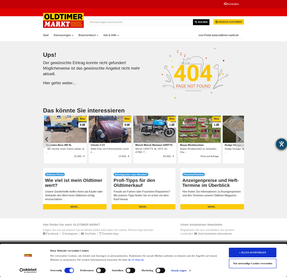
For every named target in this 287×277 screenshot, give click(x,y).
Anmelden (232, 4)
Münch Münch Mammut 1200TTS (153, 145)
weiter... (69, 83)
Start (45, 35)
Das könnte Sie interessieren (84, 110)
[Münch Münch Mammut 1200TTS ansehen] (154, 129)
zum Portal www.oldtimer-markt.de (218, 35)
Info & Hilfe (110, 35)
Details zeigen (178, 270)
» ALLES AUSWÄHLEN (252, 252)
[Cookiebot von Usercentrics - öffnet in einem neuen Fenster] (28, 270)
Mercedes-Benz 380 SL (59, 145)
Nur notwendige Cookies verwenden (252, 263)
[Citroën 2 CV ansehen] (110, 129)
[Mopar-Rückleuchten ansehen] (199, 129)
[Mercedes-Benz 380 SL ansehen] (65, 129)
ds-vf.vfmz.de (136, 259)
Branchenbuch (87, 35)
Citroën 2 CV (98, 145)
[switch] (101, 270)
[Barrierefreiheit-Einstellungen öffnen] (281, 143)
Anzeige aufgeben (230, 22)
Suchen (202, 22)
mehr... (74, 206)
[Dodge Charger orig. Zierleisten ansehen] (244, 129)
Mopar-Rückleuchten (192, 145)
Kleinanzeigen (63, 35)
